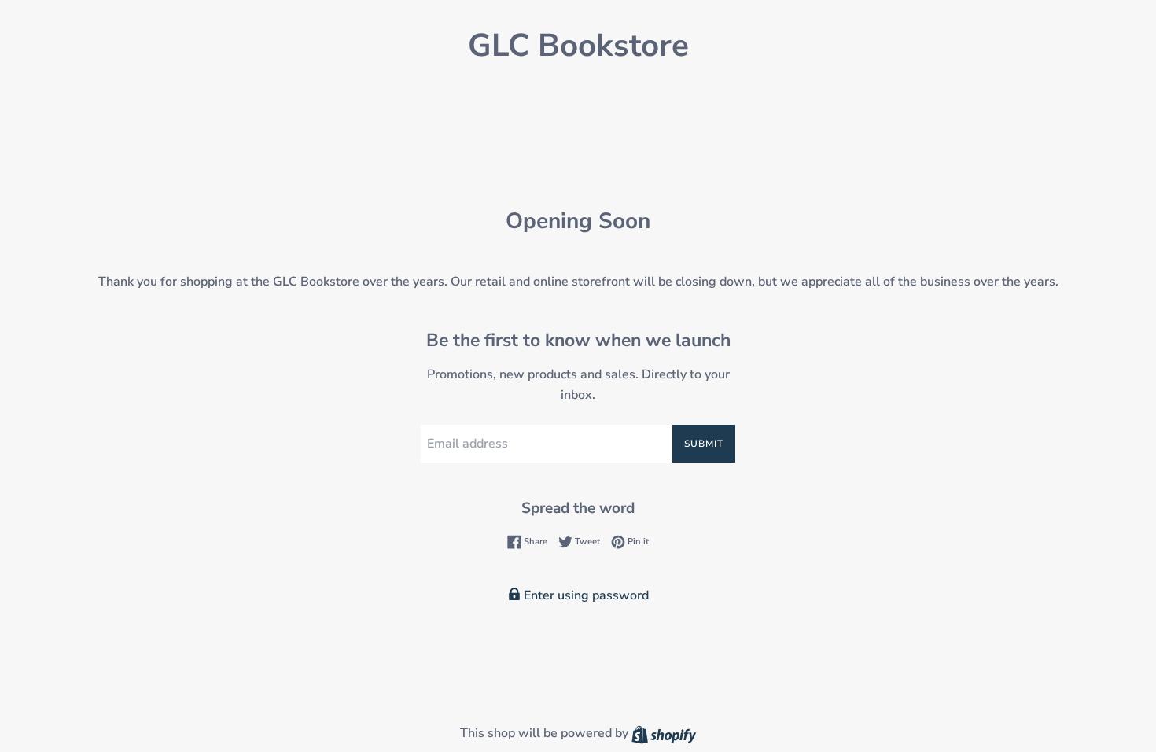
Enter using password (585, 595)
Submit (703, 443)
